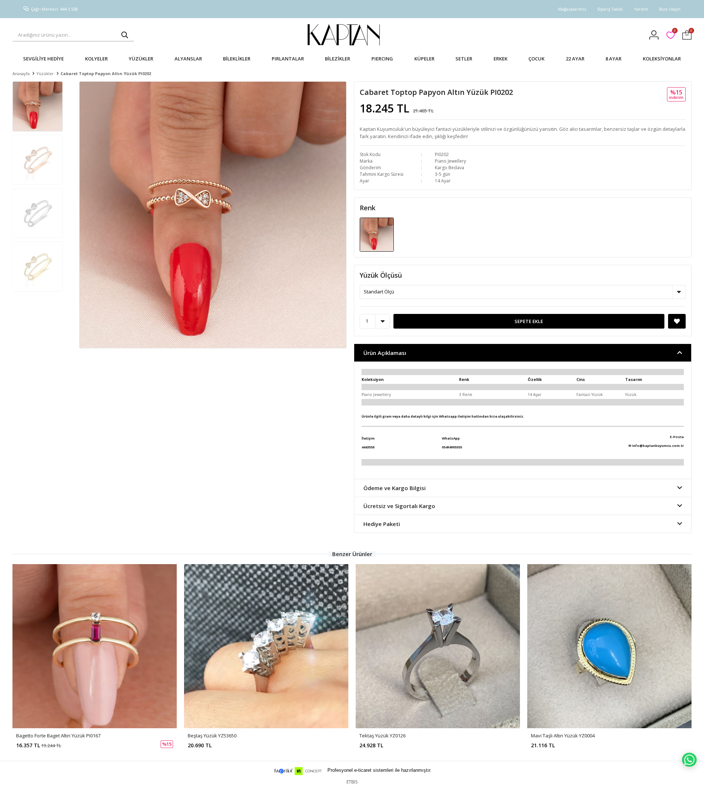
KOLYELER (96, 58)
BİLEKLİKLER (236, 58)
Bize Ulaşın (670, 9)
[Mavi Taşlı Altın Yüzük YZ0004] (609, 646)
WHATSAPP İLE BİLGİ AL (689, 760)
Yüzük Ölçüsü (381, 275)
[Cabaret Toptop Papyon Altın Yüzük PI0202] (377, 234)
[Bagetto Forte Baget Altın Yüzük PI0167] (94, 646)
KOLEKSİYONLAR (662, 58)
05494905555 (452, 447)
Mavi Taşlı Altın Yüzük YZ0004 (563, 735)
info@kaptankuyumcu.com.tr (658, 445)
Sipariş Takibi (610, 9)
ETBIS (352, 782)
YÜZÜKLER (141, 58)
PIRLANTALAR (288, 58)
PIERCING (382, 58)
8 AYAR (613, 58)
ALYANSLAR (188, 58)
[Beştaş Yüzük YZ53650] (266, 646)
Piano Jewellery (450, 161)
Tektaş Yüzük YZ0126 (382, 735)
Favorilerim (674, 31)
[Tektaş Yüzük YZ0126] (438, 646)
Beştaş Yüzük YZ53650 (212, 735)
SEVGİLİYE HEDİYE (43, 58)
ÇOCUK (536, 58)
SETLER (463, 58)
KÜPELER (424, 58)
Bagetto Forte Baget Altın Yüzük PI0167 (58, 735)
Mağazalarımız (572, 9)
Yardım (641, 9)
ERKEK (500, 58)
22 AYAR (575, 58)
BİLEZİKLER (337, 58)
